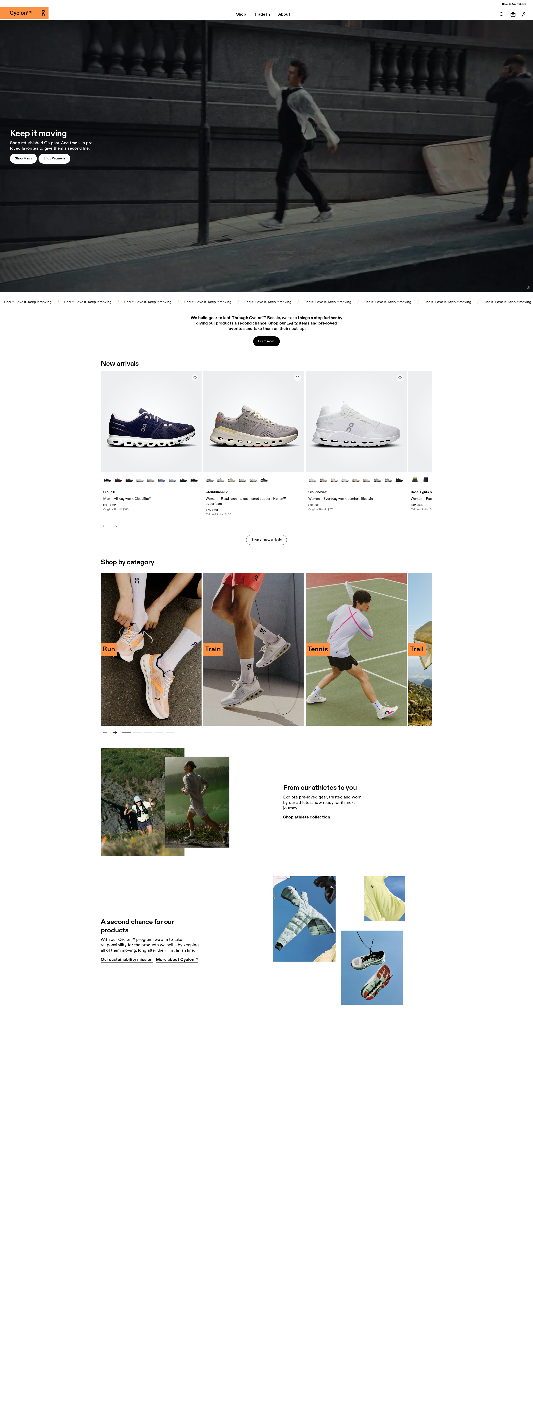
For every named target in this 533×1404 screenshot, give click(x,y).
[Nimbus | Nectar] (323, 479)
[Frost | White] (221, 479)
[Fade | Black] (377, 479)
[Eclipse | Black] (264, 479)
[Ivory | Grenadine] (334, 479)
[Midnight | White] (107, 479)
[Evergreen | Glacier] (183, 479)
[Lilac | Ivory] (210, 479)
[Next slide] (114, 526)
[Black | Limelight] (426, 479)
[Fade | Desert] (388, 479)
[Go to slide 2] (137, 732)
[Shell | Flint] (356, 479)
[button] (23, 159)
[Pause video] (528, 287)
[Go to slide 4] (159, 732)
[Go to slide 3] (148, 732)
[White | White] (140, 479)
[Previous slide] (104, 733)
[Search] (502, 14)
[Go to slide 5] (170, 732)
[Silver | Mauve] (242, 479)
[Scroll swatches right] (196, 479)
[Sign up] (524, 14)
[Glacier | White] (172, 479)
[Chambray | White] (161, 479)
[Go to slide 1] (126, 732)
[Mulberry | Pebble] (118, 479)
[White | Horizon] (253, 479)
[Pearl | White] (151, 479)
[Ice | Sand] (345, 479)
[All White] (312, 479)
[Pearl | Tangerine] (231, 479)
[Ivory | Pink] (366, 479)
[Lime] (415, 479)
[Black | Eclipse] (129, 479)
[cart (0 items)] (513, 14)
